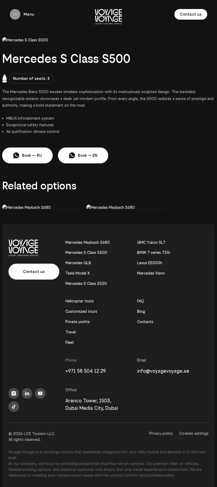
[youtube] (40, 393)
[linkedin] (27, 393)
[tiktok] (13, 406)
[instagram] (13, 393)
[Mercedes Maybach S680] (42, 207)
